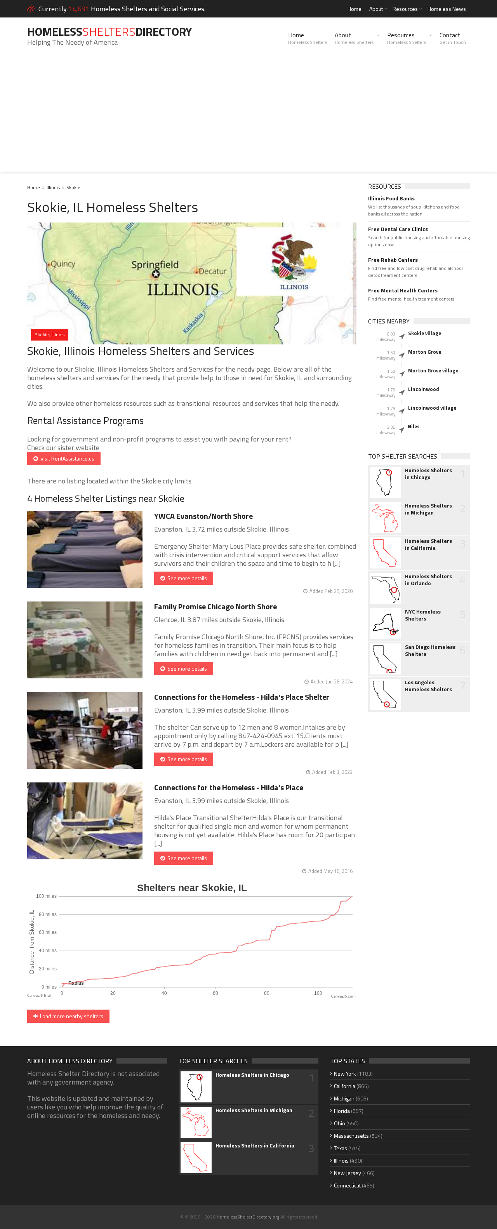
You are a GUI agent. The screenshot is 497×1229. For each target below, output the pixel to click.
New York (345, 1073)
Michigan (344, 1098)
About (376, 9)
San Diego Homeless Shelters (430, 650)
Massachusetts (351, 1136)
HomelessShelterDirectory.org (248, 1216)
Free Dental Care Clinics (398, 229)
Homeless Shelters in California (428, 544)
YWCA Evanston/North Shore (203, 516)
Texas (340, 1148)
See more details (186, 578)
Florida (342, 1111)
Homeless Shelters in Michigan (428, 509)
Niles (414, 426)
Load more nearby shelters (70, 1016)
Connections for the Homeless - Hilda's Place (228, 787)
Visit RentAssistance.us (66, 458)
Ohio (339, 1123)
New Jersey (347, 1173)
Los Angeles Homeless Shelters (428, 686)
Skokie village (424, 333)
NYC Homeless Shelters (423, 615)
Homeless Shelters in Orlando (428, 580)
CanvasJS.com (343, 996)
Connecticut (347, 1185)
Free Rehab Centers (393, 259)
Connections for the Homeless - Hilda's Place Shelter (241, 697)
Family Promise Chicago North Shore (215, 606)
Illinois (53, 187)
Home (354, 9)
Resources (405, 9)
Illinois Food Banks (391, 198)
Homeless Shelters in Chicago (428, 474)
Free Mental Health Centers (403, 290)
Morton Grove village (433, 370)
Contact (453, 38)
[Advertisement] (248, 117)
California (344, 1086)
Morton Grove (424, 351)
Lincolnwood (423, 389)
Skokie (73, 187)
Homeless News (446, 9)
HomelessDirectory (109, 31)
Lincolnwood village (432, 407)
